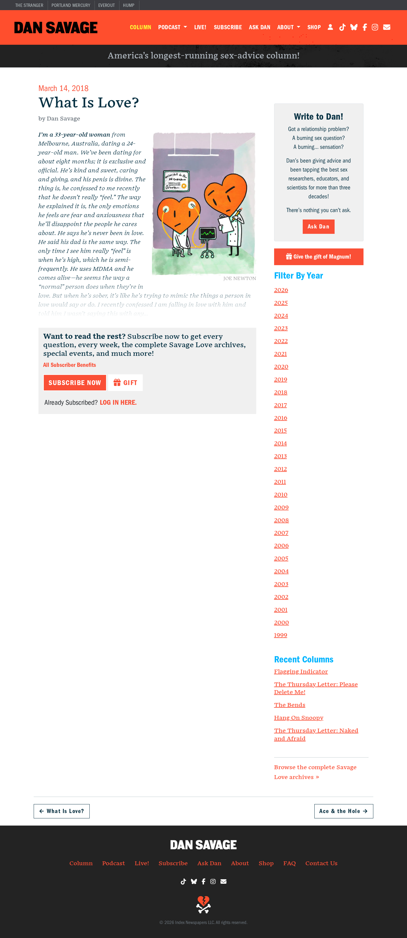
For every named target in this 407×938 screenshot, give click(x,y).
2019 (280, 379)
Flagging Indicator (301, 671)
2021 (280, 354)
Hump (128, 5)
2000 (281, 622)
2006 (281, 545)
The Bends (289, 705)
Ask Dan (259, 27)
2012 (280, 469)
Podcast (170, 27)
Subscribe (228, 27)
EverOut (106, 5)
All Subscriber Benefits (69, 364)
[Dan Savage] (55, 27)
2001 (281, 610)
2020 (281, 366)
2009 (281, 507)
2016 (280, 418)
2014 (280, 443)
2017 (280, 405)
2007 (281, 533)
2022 (281, 341)
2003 (281, 584)
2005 (281, 558)
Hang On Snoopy (298, 717)
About (286, 27)
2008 (281, 520)
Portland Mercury (71, 5)
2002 (281, 597)
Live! (200, 27)
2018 (281, 392)
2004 (281, 571)
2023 (281, 328)
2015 (280, 430)
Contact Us (321, 863)
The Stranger (29, 5)
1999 (280, 635)
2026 (281, 290)
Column (140, 27)
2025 (281, 303)
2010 (281, 494)
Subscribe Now (75, 382)
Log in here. (118, 402)
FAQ (289, 863)
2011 (280, 482)
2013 (280, 456)
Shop (314, 27)
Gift (129, 382)
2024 (281, 315)
